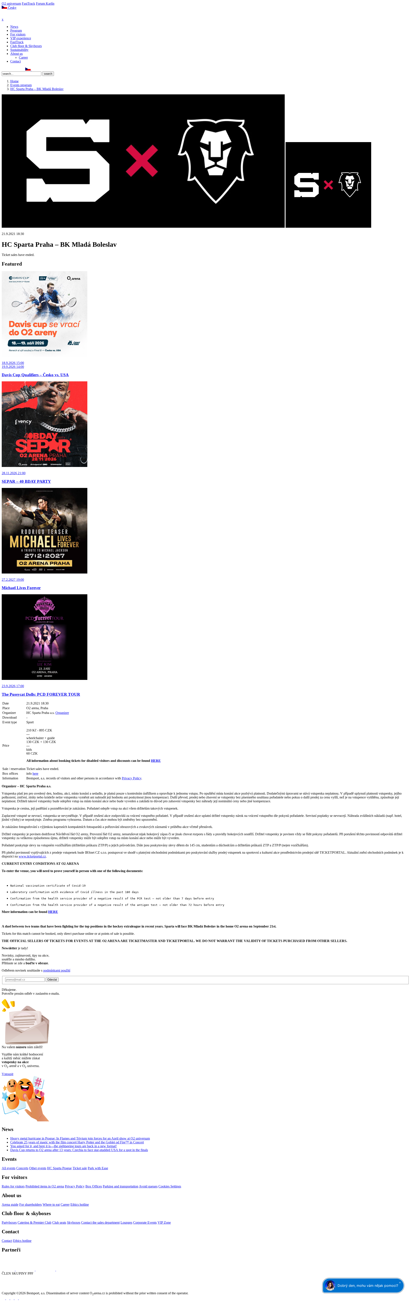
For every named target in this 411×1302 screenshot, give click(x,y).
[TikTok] (22, 69)
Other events (37, 1168)
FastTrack (28, 3)
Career (23, 57)
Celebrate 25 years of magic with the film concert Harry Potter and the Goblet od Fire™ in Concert (77, 1142)
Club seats (59, 1222)
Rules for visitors (13, 1186)
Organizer (62, 713)
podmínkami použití (56, 970)
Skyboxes (73, 1222)
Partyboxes (9, 1222)
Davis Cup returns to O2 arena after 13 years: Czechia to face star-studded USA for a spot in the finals (79, 1150)
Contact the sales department (100, 1222)
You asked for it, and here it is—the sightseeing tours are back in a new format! (63, 1146)
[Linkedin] (13, 69)
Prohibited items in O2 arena (44, 1186)
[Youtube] (17, 1298)
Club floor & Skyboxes (26, 46)
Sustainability (19, 50)
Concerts (22, 1168)
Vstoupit (7, 1074)
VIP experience (20, 38)
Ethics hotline (79, 1204)
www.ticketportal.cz (32, 856)
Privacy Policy (131, 778)
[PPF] (11, 1289)
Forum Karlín (45, 3)
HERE (156, 760)
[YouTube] (18, 69)
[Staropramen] (26, 1269)
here (35, 773)
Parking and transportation (120, 1186)
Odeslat (52, 979)
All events (8, 1168)
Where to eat (51, 1204)
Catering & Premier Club (34, 1222)
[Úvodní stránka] (13, 15)
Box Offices (93, 1186)
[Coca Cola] (46, 1269)
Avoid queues (148, 1186)
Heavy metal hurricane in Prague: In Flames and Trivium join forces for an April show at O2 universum (80, 1138)
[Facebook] (4, 69)
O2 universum (11, 3)
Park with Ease (98, 1168)
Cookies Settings (169, 1186)
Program (16, 30)
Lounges (126, 1222)
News (14, 26)
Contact (15, 61)
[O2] (9, 1269)
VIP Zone (164, 1222)
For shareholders (30, 1204)
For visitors (17, 34)
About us (16, 53)
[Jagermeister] (63, 1269)
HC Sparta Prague (59, 1168)
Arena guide (10, 1204)
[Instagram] (8, 69)
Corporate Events (145, 1222)
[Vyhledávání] (33, 69)
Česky (11, 7)
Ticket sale (80, 1168)
